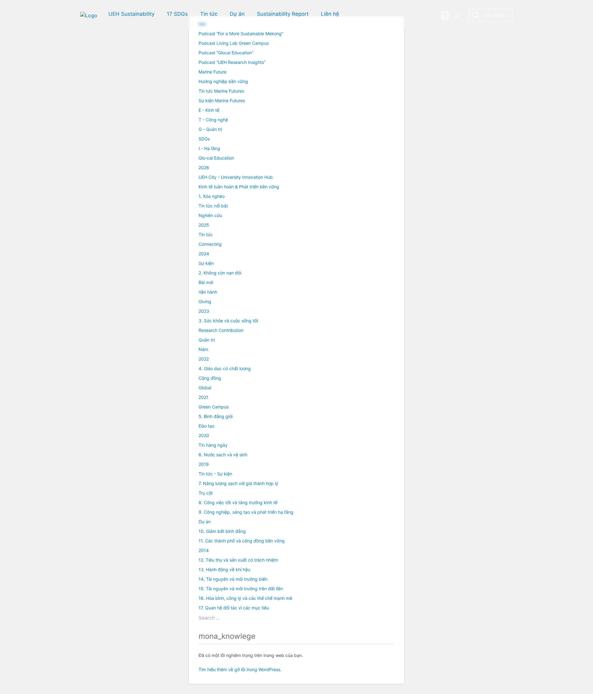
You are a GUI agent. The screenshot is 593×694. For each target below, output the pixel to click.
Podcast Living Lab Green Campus (234, 43)
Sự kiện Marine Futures (222, 100)
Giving (205, 301)
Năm (203, 349)
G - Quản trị (210, 129)
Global (205, 387)
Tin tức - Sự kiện (215, 473)
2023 (204, 311)
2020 (204, 435)
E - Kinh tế (209, 110)
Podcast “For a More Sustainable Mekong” (241, 33)
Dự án (205, 521)
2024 (204, 253)
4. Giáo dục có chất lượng (225, 368)
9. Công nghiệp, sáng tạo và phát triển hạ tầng (246, 512)
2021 (203, 397)
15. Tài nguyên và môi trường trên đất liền (241, 588)
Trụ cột (206, 492)
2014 (204, 550)
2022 (204, 359)
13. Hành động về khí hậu (224, 569)
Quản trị (207, 339)
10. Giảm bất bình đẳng (222, 531)
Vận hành (208, 292)
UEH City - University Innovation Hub (236, 177)
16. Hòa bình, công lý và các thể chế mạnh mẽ (245, 598)
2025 (204, 225)
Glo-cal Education (216, 158)
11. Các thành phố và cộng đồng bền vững (242, 540)
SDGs (204, 138)
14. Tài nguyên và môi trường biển (233, 579)
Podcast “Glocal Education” (226, 52)
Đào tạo (206, 426)
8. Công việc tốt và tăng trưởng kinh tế (238, 502)
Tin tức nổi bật (213, 205)
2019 (204, 464)
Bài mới (206, 282)
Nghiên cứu (210, 215)
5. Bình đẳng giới (216, 416)
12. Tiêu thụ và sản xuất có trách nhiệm (238, 559)
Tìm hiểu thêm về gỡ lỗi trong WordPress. (240, 669)
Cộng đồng (210, 378)
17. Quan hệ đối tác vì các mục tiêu (234, 607)
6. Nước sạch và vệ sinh (223, 454)
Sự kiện (206, 263)
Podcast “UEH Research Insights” (232, 62)
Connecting (210, 244)
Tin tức (206, 234)
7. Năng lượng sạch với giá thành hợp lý (238, 483)
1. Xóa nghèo (212, 196)
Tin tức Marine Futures (221, 91)
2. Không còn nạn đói (220, 272)
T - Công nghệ (213, 119)
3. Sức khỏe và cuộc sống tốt (228, 320)
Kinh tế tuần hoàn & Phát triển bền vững (239, 186)
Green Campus (214, 406)
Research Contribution (221, 330)
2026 (204, 167)
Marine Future (212, 71)
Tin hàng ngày (213, 445)
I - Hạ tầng (209, 148)
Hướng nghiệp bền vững (223, 81)
